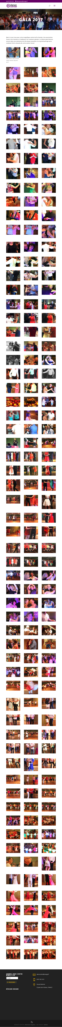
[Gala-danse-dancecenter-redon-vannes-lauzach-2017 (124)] (13, 644)
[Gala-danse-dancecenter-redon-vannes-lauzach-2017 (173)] (31, 880)
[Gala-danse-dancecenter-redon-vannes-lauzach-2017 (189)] (49, 954)
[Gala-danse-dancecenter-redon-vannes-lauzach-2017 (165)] (49, 834)
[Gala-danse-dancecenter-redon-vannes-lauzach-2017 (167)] (31, 848)
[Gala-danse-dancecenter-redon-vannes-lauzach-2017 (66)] (49, 360)
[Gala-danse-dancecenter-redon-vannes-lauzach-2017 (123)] (49, 630)
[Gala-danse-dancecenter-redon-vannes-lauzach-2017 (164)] (31, 834)
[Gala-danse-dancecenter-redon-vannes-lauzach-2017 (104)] (31, 548)
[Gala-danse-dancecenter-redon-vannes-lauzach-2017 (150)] (49, 763)
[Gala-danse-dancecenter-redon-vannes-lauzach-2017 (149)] (31, 764)
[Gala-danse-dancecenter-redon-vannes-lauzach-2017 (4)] (13, 73)
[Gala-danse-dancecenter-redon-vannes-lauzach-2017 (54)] (49, 304)
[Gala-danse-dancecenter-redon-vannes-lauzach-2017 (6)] (49, 72)
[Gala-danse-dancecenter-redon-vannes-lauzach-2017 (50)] (31, 290)
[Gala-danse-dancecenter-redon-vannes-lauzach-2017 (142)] (13, 735)
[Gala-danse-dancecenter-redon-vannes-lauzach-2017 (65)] (31, 360)
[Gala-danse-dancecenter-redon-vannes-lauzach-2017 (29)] (31, 188)
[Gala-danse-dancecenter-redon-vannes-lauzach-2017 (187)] (13, 954)
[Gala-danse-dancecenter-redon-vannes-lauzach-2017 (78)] (49, 415)
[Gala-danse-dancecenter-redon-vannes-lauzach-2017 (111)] (49, 575)
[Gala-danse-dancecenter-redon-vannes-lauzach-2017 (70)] (13, 388)
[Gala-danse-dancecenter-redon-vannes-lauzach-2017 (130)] (13, 672)
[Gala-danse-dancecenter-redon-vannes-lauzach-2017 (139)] (13, 720)
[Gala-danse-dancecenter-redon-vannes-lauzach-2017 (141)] (49, 720)
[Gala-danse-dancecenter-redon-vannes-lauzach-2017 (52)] (13, 304)
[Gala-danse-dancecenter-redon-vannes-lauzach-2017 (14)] (31, 115)
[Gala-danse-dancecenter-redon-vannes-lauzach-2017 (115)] (13, 603)
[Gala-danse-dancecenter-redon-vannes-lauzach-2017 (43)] (13, 262)
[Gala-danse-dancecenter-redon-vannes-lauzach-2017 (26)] (31, 173)
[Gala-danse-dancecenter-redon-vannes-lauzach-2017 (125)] (31, 644)
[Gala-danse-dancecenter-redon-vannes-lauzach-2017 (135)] (49, 686)
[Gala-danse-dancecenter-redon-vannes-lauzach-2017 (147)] (49, 748)
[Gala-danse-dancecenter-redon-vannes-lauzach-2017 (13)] (13, 115)
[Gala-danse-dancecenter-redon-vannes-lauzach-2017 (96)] (49, 502)
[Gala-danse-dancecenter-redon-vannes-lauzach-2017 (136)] (13, 704)
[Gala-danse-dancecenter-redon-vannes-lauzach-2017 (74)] (31, 402)
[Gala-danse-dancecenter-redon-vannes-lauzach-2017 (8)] (31, 88)
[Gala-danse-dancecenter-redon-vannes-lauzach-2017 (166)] (13, 848)
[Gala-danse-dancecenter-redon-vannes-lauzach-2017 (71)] (31, 388)
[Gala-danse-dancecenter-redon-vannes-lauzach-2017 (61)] (13, 346)
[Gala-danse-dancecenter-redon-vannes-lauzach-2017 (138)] (49, 703)
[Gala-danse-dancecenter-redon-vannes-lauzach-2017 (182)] (31, 927)
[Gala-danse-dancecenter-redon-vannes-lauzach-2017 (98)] (31, 518)
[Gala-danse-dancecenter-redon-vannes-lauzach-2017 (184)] (13, 941)
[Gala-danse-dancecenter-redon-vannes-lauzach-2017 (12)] (49, 102)
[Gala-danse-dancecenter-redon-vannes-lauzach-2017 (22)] (13, 158)
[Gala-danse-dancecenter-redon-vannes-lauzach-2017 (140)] (31, 720)
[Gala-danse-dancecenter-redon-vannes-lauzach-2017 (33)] (49, 202)
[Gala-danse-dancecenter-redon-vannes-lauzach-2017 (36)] (49, 215)
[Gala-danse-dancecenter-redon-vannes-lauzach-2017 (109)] (13, 575)
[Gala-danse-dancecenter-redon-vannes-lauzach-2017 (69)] (49, 374)
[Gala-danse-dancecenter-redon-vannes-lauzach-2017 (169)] (13, 862)
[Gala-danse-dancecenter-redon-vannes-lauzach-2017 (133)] (13, 686)
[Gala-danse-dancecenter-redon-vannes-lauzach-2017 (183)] (49, 927)
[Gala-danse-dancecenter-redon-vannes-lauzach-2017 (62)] (31, 346)
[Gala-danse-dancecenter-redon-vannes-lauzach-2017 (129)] (49, 658)
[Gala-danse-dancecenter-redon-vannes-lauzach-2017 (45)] (49, 262)
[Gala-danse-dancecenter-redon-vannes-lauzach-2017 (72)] (49, 388)
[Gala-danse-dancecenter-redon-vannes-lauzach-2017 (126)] (49, 644)
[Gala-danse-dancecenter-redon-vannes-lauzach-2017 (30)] (49, 188)
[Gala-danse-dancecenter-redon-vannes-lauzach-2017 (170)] (31, 862)
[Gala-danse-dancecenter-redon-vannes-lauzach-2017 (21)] (49, 144)
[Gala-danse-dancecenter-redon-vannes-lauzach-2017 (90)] (49, 471)
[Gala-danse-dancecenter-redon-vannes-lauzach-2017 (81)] (49, 429)
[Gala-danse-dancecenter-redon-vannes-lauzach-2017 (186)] (49, 941)
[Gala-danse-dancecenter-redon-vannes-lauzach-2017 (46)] (13, 275)
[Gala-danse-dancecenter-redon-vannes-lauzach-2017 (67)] (13, 374)
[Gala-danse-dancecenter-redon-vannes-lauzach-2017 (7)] (13, 88)
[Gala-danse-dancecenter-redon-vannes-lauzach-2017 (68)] (31, 374)
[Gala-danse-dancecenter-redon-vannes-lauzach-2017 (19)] (13, 144)
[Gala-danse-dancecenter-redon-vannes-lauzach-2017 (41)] (31, 247)
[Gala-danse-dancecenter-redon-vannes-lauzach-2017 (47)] (31, 275)
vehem (46, 1024)
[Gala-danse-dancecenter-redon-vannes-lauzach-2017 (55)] (13, 318)
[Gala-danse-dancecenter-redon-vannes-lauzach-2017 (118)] (13, 617)
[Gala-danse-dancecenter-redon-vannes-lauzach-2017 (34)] (13, 215)
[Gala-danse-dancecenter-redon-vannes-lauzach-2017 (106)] (13, 562)
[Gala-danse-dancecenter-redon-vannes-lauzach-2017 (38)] (31, 230)
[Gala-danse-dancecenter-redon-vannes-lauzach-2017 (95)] (31, 500)
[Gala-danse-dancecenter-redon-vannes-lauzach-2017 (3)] (49, 52)
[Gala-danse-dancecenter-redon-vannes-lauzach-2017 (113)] (31, 589)
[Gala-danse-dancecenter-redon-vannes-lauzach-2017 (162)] (49, 821)
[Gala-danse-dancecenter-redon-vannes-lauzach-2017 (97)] (13, 518)
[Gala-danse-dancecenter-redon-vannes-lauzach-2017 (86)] (31, 457)
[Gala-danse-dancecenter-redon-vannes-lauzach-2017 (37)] (13, 230)
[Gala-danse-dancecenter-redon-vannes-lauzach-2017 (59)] (31, 332)
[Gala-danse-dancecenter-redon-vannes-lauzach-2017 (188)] (31, 954)
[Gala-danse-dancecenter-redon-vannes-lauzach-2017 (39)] (49, 231)
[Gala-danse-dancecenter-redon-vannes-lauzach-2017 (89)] (31, 471)
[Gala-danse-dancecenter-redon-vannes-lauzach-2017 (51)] (49, 290)
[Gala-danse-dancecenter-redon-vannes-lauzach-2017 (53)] (31, 304)
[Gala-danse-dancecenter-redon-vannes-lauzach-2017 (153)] (49, 780)
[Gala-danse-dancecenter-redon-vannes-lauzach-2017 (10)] (13, 102)
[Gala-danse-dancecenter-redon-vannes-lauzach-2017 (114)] (49, 589)
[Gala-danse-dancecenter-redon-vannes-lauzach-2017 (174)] (49, 879)
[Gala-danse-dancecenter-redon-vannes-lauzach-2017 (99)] (49, 518)
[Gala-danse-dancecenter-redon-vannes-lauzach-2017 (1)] (13, 52)
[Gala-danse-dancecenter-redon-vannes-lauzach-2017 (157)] (13, 806)
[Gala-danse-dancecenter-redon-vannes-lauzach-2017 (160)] (13, 821)
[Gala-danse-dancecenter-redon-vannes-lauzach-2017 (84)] (49, 443)
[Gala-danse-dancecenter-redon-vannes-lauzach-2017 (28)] (13, 188)
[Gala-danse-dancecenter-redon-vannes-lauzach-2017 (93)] (49, 485)
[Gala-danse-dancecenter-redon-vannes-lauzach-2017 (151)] (13, 779)
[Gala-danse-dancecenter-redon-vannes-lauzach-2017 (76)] (13, 415)
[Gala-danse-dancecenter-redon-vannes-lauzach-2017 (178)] (13, 910)
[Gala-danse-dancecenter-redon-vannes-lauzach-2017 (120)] (49, 617)
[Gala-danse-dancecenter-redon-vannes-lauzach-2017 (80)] (31, 429)
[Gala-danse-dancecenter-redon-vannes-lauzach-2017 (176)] (31, 896)
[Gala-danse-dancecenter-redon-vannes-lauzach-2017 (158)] (31, 807)
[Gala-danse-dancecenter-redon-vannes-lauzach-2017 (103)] (13, 548)
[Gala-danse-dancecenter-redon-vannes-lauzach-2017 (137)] (31, 702)
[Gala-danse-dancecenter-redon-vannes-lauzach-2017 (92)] (31, 484)
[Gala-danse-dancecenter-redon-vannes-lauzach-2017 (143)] (31, 735)
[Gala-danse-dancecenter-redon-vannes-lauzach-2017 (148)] (13, 763)
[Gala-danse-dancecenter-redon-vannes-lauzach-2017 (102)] (49, 531)
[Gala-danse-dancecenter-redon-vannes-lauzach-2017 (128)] (31, 658)
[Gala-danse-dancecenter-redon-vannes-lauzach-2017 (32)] (31, 202)
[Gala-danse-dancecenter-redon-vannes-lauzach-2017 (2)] (31, 52)
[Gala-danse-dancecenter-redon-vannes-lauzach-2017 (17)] (31, 129)
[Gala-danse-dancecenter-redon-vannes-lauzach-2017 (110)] (31, 575)
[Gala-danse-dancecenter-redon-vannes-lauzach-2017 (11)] (31, 102)
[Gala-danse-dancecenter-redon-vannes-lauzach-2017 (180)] (49, 911)
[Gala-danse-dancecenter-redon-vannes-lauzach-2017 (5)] (31, 72)
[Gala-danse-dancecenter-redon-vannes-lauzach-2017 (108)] (49, 562)
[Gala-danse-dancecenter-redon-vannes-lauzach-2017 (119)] (31, 617)
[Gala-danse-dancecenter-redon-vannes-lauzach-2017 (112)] (13, 589)
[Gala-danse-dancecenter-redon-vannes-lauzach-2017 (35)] (31, 215)
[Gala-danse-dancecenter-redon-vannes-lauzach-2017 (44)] (31, 262)
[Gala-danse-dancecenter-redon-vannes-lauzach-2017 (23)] (31, 158)
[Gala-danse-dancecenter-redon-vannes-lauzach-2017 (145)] (13, 748)
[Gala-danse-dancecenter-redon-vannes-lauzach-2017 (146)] (31, 748)
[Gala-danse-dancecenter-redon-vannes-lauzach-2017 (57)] (49, 318)
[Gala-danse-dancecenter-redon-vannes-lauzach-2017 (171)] (49, 863)
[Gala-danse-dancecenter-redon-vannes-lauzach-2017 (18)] (49, 129)
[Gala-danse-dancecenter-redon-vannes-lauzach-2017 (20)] (31, 144)
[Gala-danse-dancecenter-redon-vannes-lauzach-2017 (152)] (31, 780)
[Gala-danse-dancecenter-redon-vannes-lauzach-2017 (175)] (13, 896)
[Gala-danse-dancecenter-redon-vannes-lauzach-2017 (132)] (49, 672)
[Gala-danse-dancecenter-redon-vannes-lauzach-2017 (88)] (13, 471)
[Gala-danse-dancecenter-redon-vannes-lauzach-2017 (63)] (49, 346)
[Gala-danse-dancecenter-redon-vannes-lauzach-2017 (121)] (13, 630)
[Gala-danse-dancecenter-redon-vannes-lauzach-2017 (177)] (49, 896)
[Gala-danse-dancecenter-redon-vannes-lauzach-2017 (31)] (13, 202)
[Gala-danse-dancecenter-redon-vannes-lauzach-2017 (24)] (49, 158)
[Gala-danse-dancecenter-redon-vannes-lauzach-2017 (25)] (13, 173)
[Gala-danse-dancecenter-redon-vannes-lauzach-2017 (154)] (13, 793)
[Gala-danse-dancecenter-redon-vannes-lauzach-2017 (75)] (49, 402)
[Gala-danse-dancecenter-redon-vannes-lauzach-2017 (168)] (49, 848)
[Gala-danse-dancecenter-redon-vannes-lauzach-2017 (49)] (13, 290)
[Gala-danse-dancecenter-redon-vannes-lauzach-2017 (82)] (13, 443)
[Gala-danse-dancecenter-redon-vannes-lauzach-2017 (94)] (13, 499)
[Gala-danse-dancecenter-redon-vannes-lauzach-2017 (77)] (31, 415)
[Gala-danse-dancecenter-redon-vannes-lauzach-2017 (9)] (49, 88)
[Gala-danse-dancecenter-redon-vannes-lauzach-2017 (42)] (49, 247)
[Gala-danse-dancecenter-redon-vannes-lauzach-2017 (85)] (13, 457)
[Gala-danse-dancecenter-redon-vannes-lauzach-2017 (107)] (31, 562)
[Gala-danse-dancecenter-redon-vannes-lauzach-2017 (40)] (13, 247)
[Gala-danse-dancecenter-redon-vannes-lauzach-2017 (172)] (13, 879)
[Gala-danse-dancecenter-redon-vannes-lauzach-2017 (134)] (31, 687)
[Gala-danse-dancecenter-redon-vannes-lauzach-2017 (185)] (31, 939)
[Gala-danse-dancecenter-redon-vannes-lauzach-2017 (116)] (31, 603)
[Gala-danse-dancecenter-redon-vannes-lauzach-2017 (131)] (31, 672)
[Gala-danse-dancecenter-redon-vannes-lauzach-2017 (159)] (49, 807)
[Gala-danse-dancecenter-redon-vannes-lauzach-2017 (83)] (31, 443)
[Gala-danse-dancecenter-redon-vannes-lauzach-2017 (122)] (31, 630)
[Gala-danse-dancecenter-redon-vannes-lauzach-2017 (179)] (31, 910)
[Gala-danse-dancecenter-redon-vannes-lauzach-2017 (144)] (49, 735)
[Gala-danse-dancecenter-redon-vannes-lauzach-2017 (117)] (49, 603)
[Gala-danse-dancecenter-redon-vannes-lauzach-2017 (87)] (49, 457)
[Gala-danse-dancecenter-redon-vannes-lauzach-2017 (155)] (31, 793)
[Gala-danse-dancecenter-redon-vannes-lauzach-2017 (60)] (49, 332)
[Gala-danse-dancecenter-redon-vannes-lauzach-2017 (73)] (13, 402)
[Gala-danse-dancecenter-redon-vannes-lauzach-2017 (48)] (49, 275)
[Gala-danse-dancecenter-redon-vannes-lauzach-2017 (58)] (13, 332)
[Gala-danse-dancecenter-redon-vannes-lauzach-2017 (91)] (13, 485)
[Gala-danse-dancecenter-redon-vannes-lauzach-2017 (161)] (31, 821)
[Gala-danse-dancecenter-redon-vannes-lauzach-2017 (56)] (31, 318)
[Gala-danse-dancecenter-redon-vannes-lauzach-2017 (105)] (49, 548)
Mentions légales (30, 1024)
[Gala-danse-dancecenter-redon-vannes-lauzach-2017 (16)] (13, 129)
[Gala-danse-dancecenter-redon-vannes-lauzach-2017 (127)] (13, 657)
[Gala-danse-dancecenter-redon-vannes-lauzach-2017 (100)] (13, 531)
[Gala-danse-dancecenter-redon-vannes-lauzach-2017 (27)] (49, 173)
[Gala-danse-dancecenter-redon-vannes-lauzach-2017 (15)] (49, 115)
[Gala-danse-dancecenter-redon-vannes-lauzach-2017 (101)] (31, 532)
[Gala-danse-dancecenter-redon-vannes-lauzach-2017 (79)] (13, 429)
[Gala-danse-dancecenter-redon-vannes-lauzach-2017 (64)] (13, 360)
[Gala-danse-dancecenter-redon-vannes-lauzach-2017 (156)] (49, 793)
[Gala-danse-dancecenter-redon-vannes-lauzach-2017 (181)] (13, 927)
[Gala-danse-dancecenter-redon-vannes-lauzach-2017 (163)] (13, 834)
